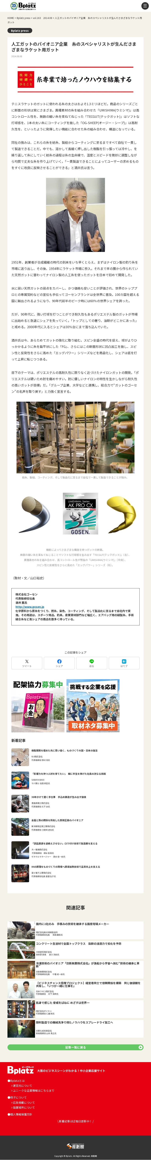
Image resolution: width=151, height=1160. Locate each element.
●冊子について (17, 1097)
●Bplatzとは (16, 1081)
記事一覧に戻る (75, 1047)
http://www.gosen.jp (30, 607)
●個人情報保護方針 (19, 1114)
